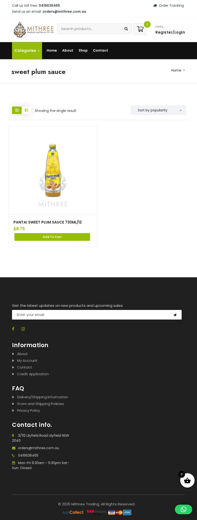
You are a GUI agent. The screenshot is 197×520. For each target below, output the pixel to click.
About (67, 50)
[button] (183, 509)
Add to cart (52, 237)
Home (52, 50)
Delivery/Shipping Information (42, 396)
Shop (83, 50)
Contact (100, 50)
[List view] (26, 110)
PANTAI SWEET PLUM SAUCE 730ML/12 (47, 222)
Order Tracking (171, 5)
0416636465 (28, 455)
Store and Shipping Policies (40, 403)
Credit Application (33, 373)
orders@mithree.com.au (38, 448)
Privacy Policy (28, 410)
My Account (27, 360)
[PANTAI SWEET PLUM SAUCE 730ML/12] (52, 170)
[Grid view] (17, 110)
